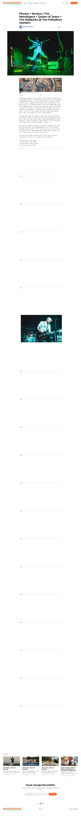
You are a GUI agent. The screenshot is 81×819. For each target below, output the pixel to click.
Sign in (67, 3)
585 (20, 10)
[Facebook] (40, 803)
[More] (48, 3)
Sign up (40, 809)
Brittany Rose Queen (28, 26)
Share (59, 27)
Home (25, 3)
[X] (38, 803)
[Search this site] (63, 3)
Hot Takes (43, 3)
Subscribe (74, 3)
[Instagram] (42, 803)
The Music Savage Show (33, 3)
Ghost (76, 809)
